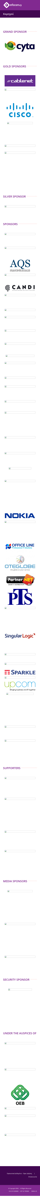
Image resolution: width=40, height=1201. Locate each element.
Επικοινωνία (32, 1177)
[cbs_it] (20, 310)
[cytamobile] (20, 317)
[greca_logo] (20, 1135)
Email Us (34, 1191)
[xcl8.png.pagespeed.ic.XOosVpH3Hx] (20, 123)
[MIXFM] (20, 924)
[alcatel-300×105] (20, 248)
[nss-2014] (20, 522)
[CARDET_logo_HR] (20, 295)
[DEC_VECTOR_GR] (20, 740)
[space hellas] (20, 152)
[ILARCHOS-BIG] (20, 989)
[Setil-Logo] (20, 1069)
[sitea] (20, 1108)
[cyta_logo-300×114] (20, 41)
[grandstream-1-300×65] (20, 377)
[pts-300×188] (20, 590)
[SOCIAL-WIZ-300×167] (20, 851)
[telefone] (20, 677)
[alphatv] (20, 891)
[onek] (20, 778)
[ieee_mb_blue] (20, 401)
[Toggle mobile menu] (36, 3)
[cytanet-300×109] (20, 330)
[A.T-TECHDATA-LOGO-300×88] (20, 274)
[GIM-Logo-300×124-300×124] (20, 363)
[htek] (20, 386)
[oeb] (20, 1085)
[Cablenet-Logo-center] (20, 76)
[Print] (20, 608)
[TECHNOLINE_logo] (20, 481)
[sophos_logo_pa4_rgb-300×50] (20, 663)
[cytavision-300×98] (20, 343)
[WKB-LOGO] (20, 693)
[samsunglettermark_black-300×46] (20, 206)
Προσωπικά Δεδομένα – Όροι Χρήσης (19, 1173)
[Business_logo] (20, 89)
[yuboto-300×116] (20, 726)
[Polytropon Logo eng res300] (20, 831)
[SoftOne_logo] (20, 654)
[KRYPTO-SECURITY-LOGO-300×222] (20, 412)
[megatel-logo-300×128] (20, 453)
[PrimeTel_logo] (20, 145)
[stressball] (20, 798)
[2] (20, 1043)
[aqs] (20, 260)
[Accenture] (20, 234)
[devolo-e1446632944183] (20, 355)
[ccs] (20, 1115)
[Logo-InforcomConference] (20, 956)
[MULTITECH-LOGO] (20, 468)
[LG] (20, 437)
